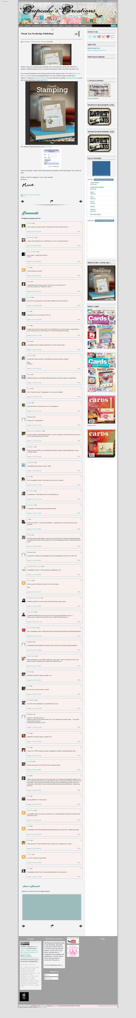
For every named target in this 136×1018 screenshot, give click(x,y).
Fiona (28, 733)
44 (76, 33)
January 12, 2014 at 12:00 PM (34, 650)
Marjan (29, 374)
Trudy (28, 747)
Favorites (90, 179)
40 (80, 810)
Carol (92, 197)
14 (80, 417)
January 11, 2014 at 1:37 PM (34, 513)
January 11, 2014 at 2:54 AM (34, 396)
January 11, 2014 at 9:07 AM (34, 470)
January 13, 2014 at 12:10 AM (34, 727)
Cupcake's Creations (24, 1005)
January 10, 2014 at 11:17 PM (34, 335)
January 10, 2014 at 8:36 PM (34, 291)
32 (80, 686)
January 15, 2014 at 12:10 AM (34, 876)
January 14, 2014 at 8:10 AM (34, 820)
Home (21, 25)
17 (80, 462)
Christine (93, 209)
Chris (28, 868)
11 (80, 374)
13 (80, 402)
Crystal (29, 388)
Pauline (29, 341)
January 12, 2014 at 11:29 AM (34, 636)
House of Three (42, 1007)
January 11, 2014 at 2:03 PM (34, 529)
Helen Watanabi (31, 700)
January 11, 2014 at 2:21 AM (34, 382)
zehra (28, 267)
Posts (47, 975)
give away (47, 147)
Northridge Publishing (40, 78)
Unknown (29, 580)
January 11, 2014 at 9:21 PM (34, 592)
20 (80, 505)
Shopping (105, 220)
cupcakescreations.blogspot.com (29, 958)
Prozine (43, 1005)
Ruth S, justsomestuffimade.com (34, 431)
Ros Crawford (30, 491)
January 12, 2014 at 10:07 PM (34, 708)
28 (80, 627)
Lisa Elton (29, 223)
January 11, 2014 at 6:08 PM (34, 560)
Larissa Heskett (31, 612)
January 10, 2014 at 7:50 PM (34, 261)
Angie (92, 192)
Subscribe (83, 25)
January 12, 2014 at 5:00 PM (34, 680)
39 (80, 796)
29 (80, 642)
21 (80, 519)
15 (80, 431)
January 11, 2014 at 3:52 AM (34, 425)
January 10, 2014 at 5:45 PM (34, 245)
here (62, 965)
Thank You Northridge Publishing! (37, 33)
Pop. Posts (98, 220)
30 (80, 656)
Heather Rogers (31, 237)
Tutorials (54, 25)
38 (80, 775)
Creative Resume (37, 25)
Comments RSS (111, 1)
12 (80, 388)
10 (80, 355)
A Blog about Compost (97, 187)
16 (80, 447)
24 (80, 566)
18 (80, 476)
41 (80, 826)
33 (80, 700)
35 (80, 733)
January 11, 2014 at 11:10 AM (34, 499)
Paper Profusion (31, 656)
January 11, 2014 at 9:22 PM (34, 606)
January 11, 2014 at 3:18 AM (34, 411)
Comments (91, 220)
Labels (104, 179)
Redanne (29, 535)
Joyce (28, 311)
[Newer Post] (22, 202)
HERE (45, 80)
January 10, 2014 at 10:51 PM (34, 305)
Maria (28, 840)
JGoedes (29, 402)
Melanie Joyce (30, 810)
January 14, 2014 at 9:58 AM (34, 834)
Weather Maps (106, 175)
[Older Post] (80, 202)
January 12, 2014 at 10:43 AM (34, 622)
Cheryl (92, 202)
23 (80, 552)
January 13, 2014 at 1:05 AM (34, 741)
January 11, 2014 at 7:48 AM (34, 456)
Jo (27, 519)
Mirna (28, 476)
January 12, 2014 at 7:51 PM (34, 694)
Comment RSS (113, 1005)
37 (80, 761)
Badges (61, 25)
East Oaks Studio (95, 214)
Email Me (76, 25)
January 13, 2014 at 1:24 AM (34, 755)
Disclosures (68, 25)
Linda (28, 826)
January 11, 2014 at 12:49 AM (34, 349)
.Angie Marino (94, 182)
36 (80, 747)
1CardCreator (30, 462)
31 (80, 672)
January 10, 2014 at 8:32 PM (34, 275)
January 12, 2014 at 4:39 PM (34, 666)
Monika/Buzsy (30, 447)
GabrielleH (30, 761)
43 (80, 854)
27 (80, 612)
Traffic (111, 220)
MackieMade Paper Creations (34, 566)
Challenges (98, 179)
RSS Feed (105, 1005)
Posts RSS (99, 1)
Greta (28, 325)
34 (80, 714)
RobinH (29, 672)
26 (80, 598)
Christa (92, 206)
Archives (110, 179)
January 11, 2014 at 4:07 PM (34, 546)
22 (80, 535)
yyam (28, 686)
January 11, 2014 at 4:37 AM (34, 441)
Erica (28, 796)
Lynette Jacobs (30, 505)
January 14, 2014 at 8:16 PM (34, 862)
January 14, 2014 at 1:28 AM (34, 804)
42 (80, 840)
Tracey (28, 281)
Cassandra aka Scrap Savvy (34, 598)
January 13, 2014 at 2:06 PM (34, 769)
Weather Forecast (97, 175)
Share (22, 196)
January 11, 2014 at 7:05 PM (34, 574)
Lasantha (55, 1005)
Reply (79, 231)
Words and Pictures (32, 251)
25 (80, 580)
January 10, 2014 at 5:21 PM (34, 231)
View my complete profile (97, 50)
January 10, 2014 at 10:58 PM (34, 319)
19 (80, 491)
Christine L (30, 355)
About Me (27, 25)
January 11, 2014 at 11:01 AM (34, 485)
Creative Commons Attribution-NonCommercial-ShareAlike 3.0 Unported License (29, 952)
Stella (28, 775)
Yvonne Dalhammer (32, 627)
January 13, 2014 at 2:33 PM (34, 790)
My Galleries (47, 25)
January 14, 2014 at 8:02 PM (34, 848)
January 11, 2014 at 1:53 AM (34, 368)
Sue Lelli (29, 297)
